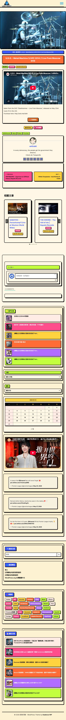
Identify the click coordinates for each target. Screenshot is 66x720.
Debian (8, 599)
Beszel (46, 603)
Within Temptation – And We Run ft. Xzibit (49, 176)
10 (9, 414)
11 (17, 414)
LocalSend (25, 616)
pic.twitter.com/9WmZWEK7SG (24, 523)
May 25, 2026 (37, 486)
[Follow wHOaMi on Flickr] (38, 159)
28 (41, 420)
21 (41, 417)
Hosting (30, 599)
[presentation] (18, 209)
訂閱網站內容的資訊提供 (13, 572)
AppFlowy (48, 616)
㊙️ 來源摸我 (33, 119)
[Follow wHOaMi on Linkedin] (41, 159)
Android (46, 608)
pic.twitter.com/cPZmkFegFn (19, 503)
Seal (15, 608)
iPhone (50, 599)
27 (33, 420)
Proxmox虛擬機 (10, 612)
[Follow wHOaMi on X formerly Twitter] (28, 159)
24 (9, 420)
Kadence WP (47, 715)
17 (9, 417)
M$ (15, 599)
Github (56, 616)
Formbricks (23, 603)
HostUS (57, 612)
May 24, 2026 (37, 527)
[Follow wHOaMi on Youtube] (34, 159)
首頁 (14, 52)
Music (20, 133)
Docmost (27, 612)
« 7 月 (32, 429)
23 (57, 417)
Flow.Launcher (47, 612)
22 (49, 417)
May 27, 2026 (37, 506)
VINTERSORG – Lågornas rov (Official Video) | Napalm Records (17, 176)
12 (25, 414)
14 (41, 414)
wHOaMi (12, 66)
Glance (16, 616)
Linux (15, 603)
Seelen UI (36, 612)
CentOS (8, 608)
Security (21, 599)
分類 (7, 372)
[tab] (29, 244)
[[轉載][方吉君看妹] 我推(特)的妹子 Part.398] (9, 335)
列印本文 (28, 127)
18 (17, 417)
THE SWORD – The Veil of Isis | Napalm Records (48, 222)
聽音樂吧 (18, 52)
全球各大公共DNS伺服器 (21, 316)
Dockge (8, 616)
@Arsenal (22, 480)
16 (57, 414)
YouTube (26, 133)
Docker (8, 603)
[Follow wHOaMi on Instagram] (31, 159)
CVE (20, 612)
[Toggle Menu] (61, 3)
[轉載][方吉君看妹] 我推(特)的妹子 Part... (26, 333)
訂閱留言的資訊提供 (11, 575)
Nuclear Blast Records (27, 608)
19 (25, 417)
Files (37, 599)
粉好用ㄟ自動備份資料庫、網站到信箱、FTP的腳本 (28, 325)
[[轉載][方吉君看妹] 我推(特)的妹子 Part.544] (9, 361)
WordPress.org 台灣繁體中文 (15, 578)
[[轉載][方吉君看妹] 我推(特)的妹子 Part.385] (9, 352)
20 (33, 417)
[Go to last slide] (7, 221)
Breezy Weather (35, 603)
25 (17, 420)
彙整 (7, 386)
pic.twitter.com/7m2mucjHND (19, 482)
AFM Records (6, 133)
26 (25, 420)
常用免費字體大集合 (20, 342)
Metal (14, 133)
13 (33, 414)
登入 (6, 570)
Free (52, 603)
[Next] (59, 221)
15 (49, 414)
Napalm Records (36, 616)
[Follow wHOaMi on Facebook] (24, 159)
